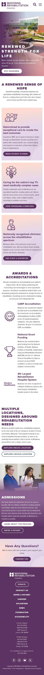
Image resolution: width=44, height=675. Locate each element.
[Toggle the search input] (34, 5)
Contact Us (22, 559)
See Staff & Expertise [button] (17, 258)
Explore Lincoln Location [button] (18, 454)
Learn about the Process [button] (17, 524)
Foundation (22, 612)
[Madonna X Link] (30, 660)
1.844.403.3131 (22, 642)
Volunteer (22, 603)
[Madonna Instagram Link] (19, 660)
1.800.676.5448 (22, 628)
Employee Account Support (33, 668)
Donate (22, 584)
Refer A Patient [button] (12, 530)
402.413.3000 (22, 625)
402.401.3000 (22, 639)
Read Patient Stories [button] (17, 154)
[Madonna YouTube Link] (25, 660)
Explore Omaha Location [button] (17, 448)
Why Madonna (11, 71)
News (22, 608)
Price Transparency (18, 668)
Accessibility (22, 616)
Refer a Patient (22, 594)
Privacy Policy (7, 668)
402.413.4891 (22, 653)
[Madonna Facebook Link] (14, 660)
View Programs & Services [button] (20, 206)
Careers (22, 599)
